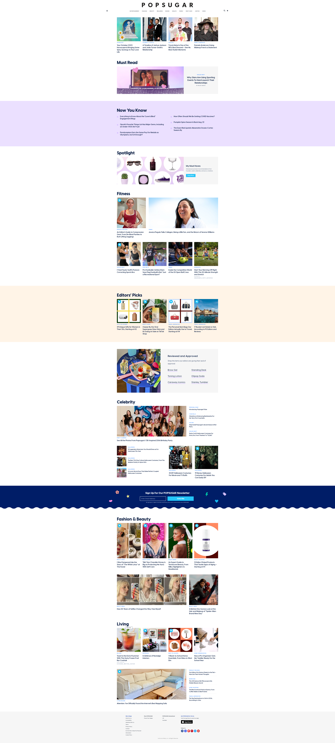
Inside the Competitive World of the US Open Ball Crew (180, 271)
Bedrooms (192, 679)
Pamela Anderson (199, 42)
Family (181, 11)
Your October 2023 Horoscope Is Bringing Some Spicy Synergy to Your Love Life (128, 48)
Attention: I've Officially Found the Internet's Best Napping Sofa (142, 703)
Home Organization (200, 653)
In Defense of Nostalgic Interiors (152, 657)
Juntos (197, 11)
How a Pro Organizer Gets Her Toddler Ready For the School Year (204, 658)
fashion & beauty (134, 519)
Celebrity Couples (148, 42)
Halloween (131, 447)
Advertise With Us (130, 722)
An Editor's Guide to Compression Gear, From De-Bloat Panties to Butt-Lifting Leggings (130, 234)
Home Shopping (194, 687)
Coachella (192, 414)
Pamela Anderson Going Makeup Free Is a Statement (205, 46)
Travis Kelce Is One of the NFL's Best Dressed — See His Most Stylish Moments (179, 47)
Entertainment (134, 11)
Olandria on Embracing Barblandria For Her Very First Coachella (201, 417)
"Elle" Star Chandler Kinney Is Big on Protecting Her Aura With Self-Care (154, 564)
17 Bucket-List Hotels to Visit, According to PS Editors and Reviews (205, 329)
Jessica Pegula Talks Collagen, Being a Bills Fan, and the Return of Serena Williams (181, 232)
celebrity (126, 402)
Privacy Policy (167, 502)
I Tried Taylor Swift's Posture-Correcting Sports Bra (128, 271)
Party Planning (121, 437)
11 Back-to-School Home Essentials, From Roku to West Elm (180, 658)
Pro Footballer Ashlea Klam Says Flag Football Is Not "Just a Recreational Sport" (154, 272)
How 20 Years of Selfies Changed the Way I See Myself (139, 609)
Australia (164, 720)
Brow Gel (172, 370)
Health (174, 11)
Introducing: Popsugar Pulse (198, 409)
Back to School (173, 653)
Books (167, 11)
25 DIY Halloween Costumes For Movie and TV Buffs (180, 474)
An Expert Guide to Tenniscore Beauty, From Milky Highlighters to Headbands (178, 565)
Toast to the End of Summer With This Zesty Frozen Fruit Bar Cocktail (128, 658)
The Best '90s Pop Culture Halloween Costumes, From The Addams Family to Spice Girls (146, 461)
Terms (160, 502)
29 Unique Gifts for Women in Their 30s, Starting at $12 (128, 328)
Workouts (197, 267)
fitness (123, 193)
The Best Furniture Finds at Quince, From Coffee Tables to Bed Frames (201, 690)
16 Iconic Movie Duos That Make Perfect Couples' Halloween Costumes (143, 472)
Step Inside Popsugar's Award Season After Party (203, 426)
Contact (127, 728)
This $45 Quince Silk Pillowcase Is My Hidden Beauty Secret (200, 682)
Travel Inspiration (174, 324)
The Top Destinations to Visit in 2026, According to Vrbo (200, 699)
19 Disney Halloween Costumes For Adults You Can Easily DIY (205, 475)
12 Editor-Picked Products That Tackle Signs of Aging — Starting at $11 (205, 564)
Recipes (119, 653)
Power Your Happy (148, 718)
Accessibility (129, 720)
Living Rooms (121, 700)
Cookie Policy (129, 735)
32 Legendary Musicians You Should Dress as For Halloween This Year (143, 450)
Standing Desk (198, 370)
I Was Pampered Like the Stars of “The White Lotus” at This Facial (128, 564)
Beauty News (146, 324)
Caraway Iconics (176, 382)
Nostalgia (146, 653)
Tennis (150, 229)
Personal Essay (193, 407)
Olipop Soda (197, 376)
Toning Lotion (175, 376)
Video (204, 11)
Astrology (120, 42)
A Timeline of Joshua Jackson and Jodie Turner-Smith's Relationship (154, 47)
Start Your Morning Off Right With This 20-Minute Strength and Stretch (206, 272)
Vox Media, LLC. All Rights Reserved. (169, 738)
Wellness (160, 11)
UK (163, 718)
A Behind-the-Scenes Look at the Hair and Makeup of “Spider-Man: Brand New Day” (202, 611)
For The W (146, 267)
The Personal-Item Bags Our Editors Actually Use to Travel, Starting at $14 (180, 329)
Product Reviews (122, 229)
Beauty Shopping (199, 559)
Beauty (152, 11)
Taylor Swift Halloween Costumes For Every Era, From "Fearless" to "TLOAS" (201, 434)
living (123, 624)
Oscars (191, 422)
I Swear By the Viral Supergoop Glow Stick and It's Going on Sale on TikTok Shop (153, 330)
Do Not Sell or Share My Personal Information (133, 731)
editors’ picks (129, 295)
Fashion (144, 11)
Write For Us (128, 718)
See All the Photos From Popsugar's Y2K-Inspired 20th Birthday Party (145, 440)
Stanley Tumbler (199, 382)
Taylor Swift (121, 267)
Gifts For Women (122, 324)
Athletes (171, 42)
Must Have (189, 11)
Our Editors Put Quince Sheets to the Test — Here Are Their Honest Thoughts (202, 673)
